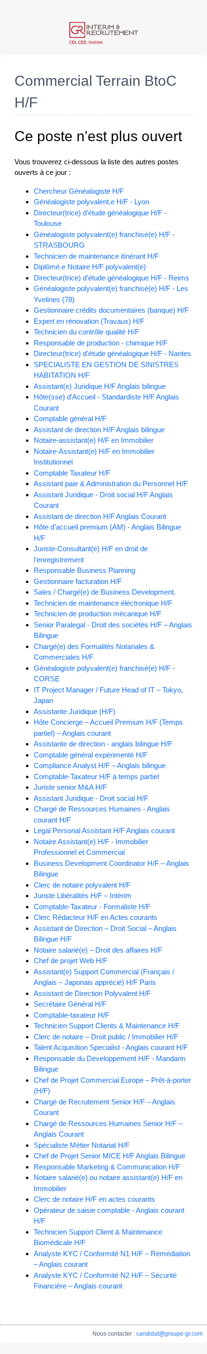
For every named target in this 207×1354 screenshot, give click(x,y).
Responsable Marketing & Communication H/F (107, 1167)
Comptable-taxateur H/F (71, 1015)
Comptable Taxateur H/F (72, 473)
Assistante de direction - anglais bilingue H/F (103, 744)
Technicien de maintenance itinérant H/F (96, 256)
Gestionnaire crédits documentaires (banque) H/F (111, 310)
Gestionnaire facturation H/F (78, 581)
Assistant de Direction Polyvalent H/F (92, 993)
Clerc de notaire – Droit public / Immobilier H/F (106, 1037)
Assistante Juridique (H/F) (75, 711)
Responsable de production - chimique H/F (101, 343)
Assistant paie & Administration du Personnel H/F (111, 483)
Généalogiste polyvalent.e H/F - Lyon (91, 202)
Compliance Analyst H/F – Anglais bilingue (100, 765)
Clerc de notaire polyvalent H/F (82, 885)
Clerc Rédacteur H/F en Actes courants (95, 917)
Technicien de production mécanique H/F (97, 614)
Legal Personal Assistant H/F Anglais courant (104, 830)
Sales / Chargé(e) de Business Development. (105, 592)
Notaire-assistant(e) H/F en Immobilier (94, 440)
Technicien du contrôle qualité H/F (86, 332)
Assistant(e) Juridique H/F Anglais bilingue (100, 386)
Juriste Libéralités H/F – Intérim (82, 895)
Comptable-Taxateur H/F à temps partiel (96, 776)
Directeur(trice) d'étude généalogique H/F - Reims (111, 278)
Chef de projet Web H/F (70, 960)
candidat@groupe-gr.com (169, 1333)
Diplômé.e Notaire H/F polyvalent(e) (90, 267)
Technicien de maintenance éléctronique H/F (103, 603)
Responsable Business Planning (84, 570)
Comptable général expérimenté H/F (90, 755)
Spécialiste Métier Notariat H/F (81, 1145)
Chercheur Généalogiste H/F (79, 191)
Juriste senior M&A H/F (70, 787)
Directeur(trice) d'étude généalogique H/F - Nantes (112, 353)
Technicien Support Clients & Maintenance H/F (107, 1026)
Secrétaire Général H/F (70, 1004)
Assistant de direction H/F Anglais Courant (100, 516)
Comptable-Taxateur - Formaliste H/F (92, 907)
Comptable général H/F (70, 418)
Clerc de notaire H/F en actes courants (94, 1199)
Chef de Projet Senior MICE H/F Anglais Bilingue (109, 1156)
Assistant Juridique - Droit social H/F (91, 798)
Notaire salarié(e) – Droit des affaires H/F (98, 950)
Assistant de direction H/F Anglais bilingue (99, 429)
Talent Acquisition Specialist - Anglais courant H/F (111, 1047)
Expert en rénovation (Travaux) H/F (89, 321)
